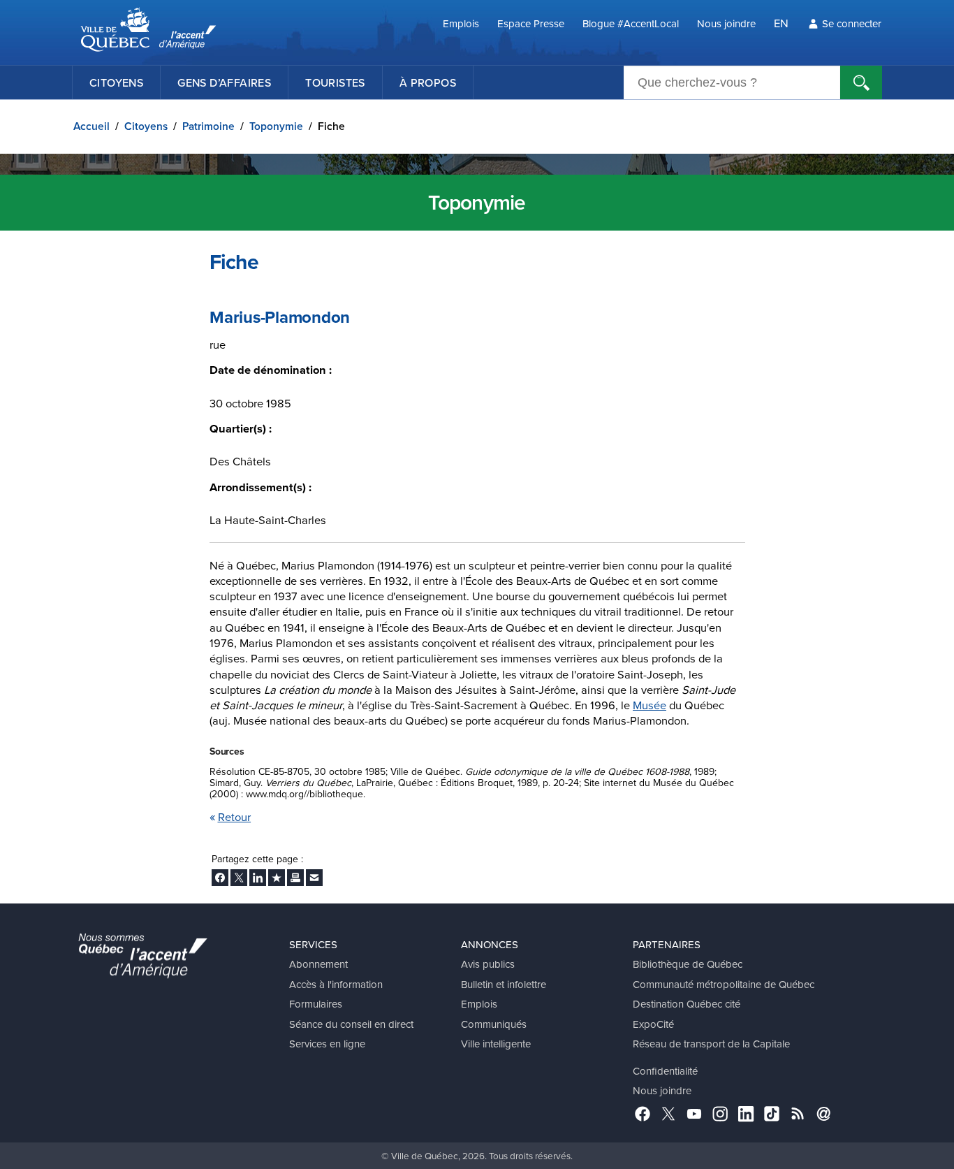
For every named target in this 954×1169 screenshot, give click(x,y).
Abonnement (318, 964)
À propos (427, 82)
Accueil (91, 126)
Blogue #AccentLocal (630, 23)
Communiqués (494, 1024)
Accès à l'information (336, 984)
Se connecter (851, 23)
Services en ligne (327, 1043)
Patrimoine (208, 126)
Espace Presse (530, 23)
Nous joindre (726, 23)
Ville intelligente (496, 1043)
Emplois (461, 23)
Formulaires (315, 1003)
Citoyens (116, 82)
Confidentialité (665, 1070)
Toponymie (276, 126)
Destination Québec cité (686, 1003)
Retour (234, 816)
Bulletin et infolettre (503, 984)
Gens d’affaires (224, 82)
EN (781, 23)
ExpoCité (653, 1024)
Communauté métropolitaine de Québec (723, 984)
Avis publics (488, 964)
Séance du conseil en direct (351, 1024)
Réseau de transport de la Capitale (711, 1043)
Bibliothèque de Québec (687, 964)
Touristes (335, 82)
